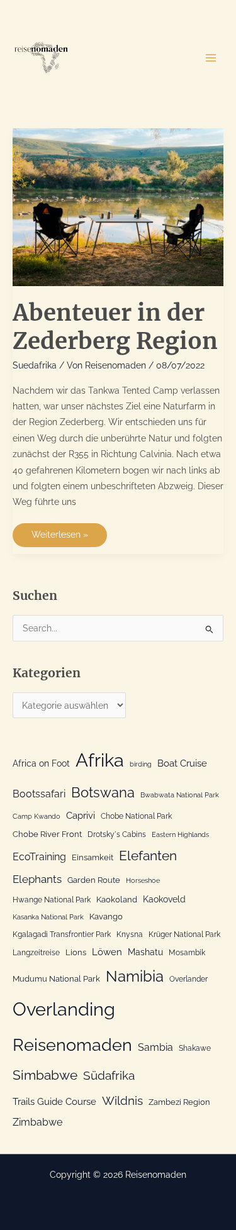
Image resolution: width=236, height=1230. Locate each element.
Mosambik (187, 952)
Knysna (129, 934)
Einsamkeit (92, 857)
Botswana (103, 793)
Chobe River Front (47, 834)
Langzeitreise (36, 952)
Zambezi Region (179, 1102)
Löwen (107, 952)
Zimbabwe (37, 1122)
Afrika (100, 760)
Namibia (135, 976)
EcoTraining (39, 857)
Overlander (188, 979)
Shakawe (195, 1048)
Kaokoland (116, 899)
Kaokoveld (164, 899)
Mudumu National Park (56, 978)
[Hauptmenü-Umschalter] (211, 57)
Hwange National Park (52, 899)
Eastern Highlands (180, 834)
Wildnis (122, 1100)
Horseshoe (143, 880)
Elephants (37, 879)
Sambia (155, 1047)
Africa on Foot (41, 763)
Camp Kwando (36, 816)
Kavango (106, 916)
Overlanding (64, 1009)
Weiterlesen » (59, 538)
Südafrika (109, 1075)
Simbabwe (45, 1075)
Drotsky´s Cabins (116, 834)
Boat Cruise (182, 763)
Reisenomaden (72, 1044)
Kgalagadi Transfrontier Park (62, 934)
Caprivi (80, 815)
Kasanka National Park (48, 917)
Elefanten (148, 855)
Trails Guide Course (54, 1101)
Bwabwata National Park (179, 795)
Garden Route (93, 880)
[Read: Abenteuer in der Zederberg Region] (118, 206)
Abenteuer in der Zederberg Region (115, 326)
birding (141, 764)
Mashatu (145, 952)
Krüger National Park (184, 934)
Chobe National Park (136, 816)
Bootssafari (39, 794)
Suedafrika (35, 365)
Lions (75, 952)
